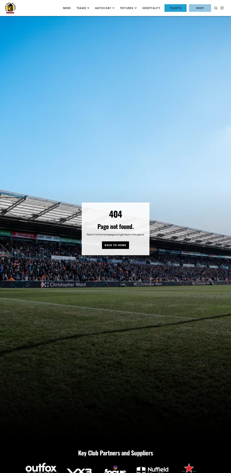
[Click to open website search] (215, 8)
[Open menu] (222, 8)
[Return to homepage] (10, 8)
